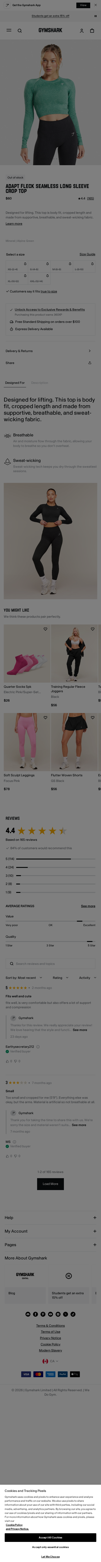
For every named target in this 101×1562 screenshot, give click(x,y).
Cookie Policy (14, 1525)
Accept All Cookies (50, 1537)
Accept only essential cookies (50, 1547)
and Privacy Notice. (17, 1529)
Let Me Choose (50, 1556)
